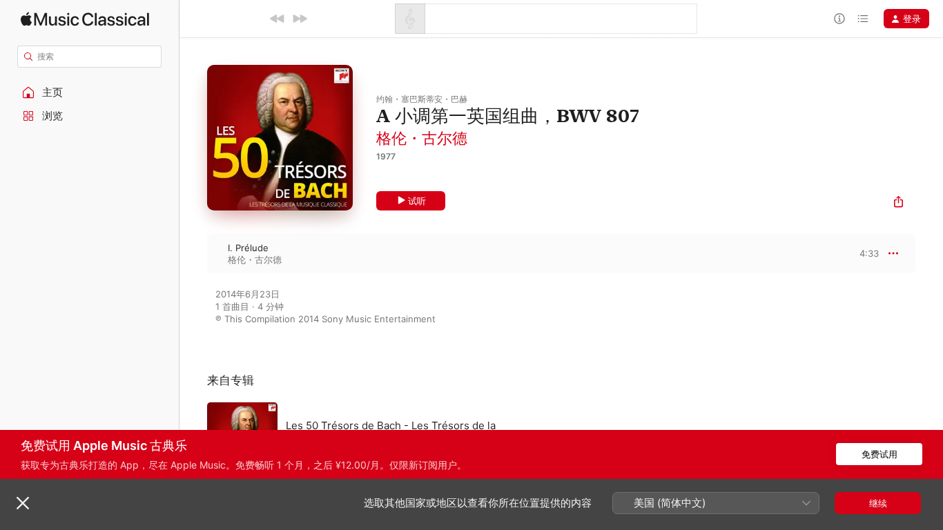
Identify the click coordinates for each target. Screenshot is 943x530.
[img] (85, 19)
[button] (90, 92)
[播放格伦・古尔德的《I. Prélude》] (193, 253)
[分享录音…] (898, 203)
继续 (878, 503)
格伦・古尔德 (421, 138)
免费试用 (879, 454)
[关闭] (23, 503)
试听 (417, 200)
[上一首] (277, 19)
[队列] (863, 18)
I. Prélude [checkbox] (248, 247)
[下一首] (300, 19)
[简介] (839, 18)
